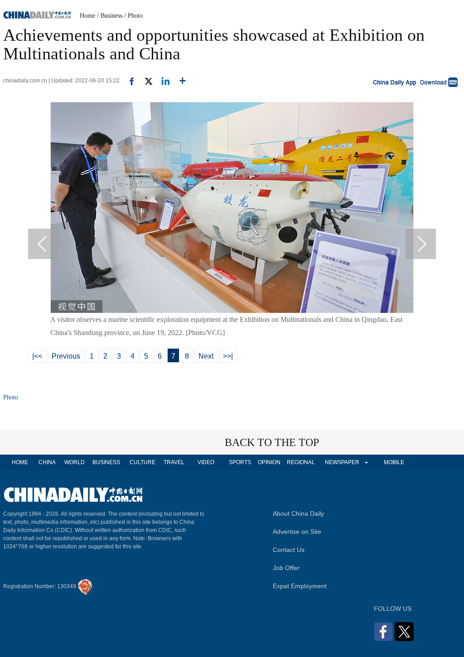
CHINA (47, 462)
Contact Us (288, 549)
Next (205, 356)
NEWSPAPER (341, 462)
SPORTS (240, 462)
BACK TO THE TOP (272, 442)
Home (87, 15)
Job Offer (286, 567)
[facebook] (128, 80)
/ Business (109, 15)
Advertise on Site (297, 531)
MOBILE (394, 462)
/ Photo (133, 15)
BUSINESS (106, 462)
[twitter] (145, 80)
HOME (20, 462)
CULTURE (142, 462)
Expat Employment (300, 586)
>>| (228, 356)
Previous (66, 356)
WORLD (74, 462)
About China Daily (298, 513)
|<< (37, 356)
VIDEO (206, 462)
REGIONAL (301, 462)
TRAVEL (174, 462)
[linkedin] (162, 80)
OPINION (269, 462)
